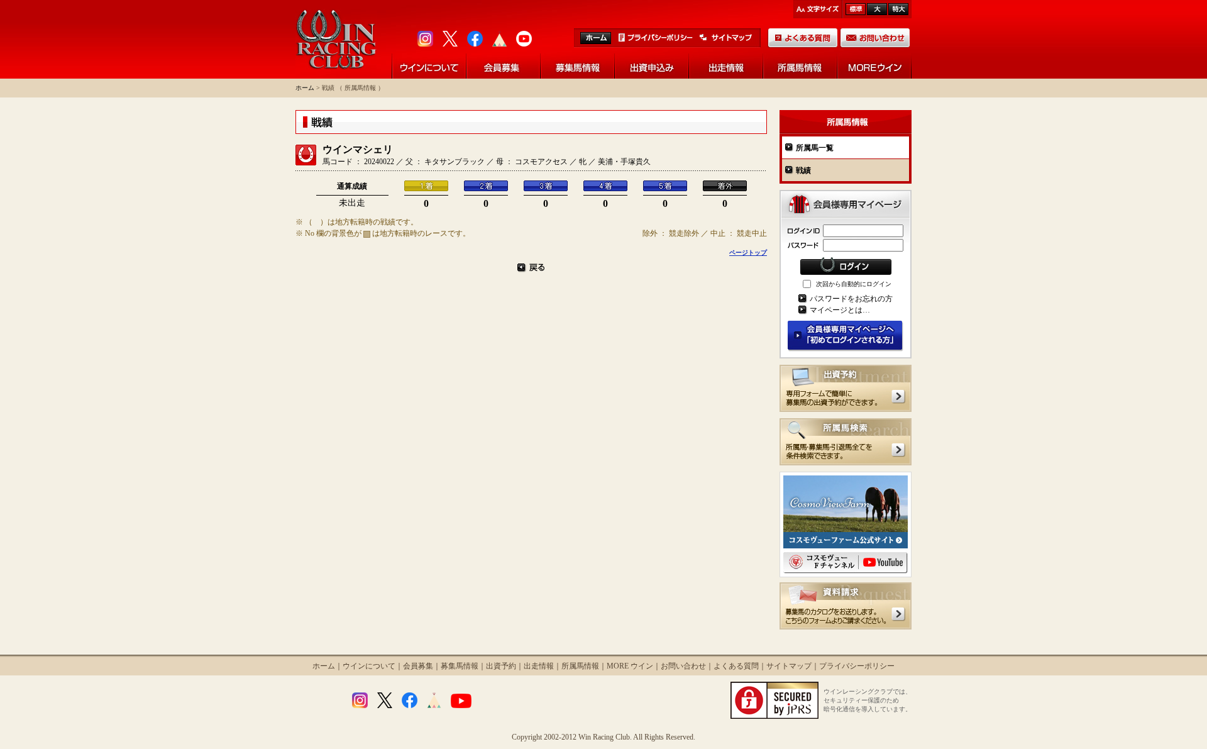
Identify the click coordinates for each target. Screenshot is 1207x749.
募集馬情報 (459, 666)
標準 (856, 9)
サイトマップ (789, 666)
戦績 (803, 170)
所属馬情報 (580, 666)
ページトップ (748, 252)
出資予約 (501, 666)
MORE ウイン (630, 666)
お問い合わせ (683, 666)
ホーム (304, 87)
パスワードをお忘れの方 (851, 298)
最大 (898, 9)
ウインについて (369, 666)
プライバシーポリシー (857, 666)
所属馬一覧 (815, 147)
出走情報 (539, 666)
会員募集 (418, 666)
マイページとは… (840, 310)
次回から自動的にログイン (853, 283)
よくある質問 (736, 666)
